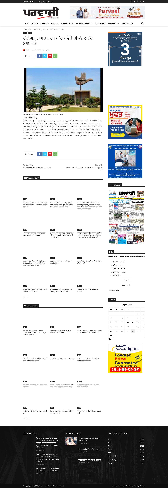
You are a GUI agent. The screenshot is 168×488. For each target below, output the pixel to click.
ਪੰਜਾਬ (29, 33)
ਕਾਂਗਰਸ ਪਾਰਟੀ (117, 265)
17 (111, 327)
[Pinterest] (50, 56)
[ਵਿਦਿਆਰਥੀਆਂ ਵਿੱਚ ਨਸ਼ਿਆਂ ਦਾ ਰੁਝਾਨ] (71, 452)
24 (111, 331)
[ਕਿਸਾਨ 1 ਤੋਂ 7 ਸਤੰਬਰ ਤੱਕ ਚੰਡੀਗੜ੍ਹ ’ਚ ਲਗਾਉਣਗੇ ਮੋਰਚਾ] (62, 250)
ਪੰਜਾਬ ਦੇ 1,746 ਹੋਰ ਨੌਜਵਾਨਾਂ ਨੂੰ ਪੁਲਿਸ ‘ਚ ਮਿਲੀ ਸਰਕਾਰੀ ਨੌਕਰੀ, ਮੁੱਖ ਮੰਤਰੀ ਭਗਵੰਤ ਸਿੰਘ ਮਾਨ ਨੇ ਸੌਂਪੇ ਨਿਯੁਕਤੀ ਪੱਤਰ (61, 205)
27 (128, 331)
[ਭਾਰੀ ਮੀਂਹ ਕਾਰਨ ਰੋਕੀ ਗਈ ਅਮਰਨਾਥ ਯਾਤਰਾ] (62, 347)
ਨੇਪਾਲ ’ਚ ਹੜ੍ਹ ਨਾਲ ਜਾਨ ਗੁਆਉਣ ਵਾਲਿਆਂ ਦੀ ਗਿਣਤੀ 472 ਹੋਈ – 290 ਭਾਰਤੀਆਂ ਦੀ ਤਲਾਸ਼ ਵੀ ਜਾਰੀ (61, 235)
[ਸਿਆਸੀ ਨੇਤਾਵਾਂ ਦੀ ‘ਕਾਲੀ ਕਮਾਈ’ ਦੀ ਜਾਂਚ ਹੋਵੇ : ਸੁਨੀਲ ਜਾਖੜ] (62, 400)
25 (116, 331)
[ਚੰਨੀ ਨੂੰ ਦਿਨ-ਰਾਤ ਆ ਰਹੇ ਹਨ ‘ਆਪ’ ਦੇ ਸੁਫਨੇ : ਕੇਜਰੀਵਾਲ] (35, 373)
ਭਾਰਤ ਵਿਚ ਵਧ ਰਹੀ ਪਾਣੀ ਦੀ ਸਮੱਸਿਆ (89, 460)
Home (25, 30)
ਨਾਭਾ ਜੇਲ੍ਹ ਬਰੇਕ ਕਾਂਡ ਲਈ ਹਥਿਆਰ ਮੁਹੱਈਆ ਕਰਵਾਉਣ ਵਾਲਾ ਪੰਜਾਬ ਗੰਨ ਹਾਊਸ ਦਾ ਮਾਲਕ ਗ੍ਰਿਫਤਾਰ (34, 333)
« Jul (109, 339)
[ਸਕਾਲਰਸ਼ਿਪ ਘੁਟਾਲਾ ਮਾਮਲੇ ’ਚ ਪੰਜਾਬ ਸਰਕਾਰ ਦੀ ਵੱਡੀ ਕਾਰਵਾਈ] (62, 319)
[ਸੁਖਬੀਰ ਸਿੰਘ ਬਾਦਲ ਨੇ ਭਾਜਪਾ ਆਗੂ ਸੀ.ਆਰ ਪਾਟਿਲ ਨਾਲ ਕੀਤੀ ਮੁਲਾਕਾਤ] (35, 278)
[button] (142, 23)
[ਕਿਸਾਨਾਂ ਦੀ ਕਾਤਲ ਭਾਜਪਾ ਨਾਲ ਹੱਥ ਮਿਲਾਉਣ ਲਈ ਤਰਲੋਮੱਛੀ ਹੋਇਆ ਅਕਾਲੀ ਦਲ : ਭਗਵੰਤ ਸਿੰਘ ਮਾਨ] (35, 191)
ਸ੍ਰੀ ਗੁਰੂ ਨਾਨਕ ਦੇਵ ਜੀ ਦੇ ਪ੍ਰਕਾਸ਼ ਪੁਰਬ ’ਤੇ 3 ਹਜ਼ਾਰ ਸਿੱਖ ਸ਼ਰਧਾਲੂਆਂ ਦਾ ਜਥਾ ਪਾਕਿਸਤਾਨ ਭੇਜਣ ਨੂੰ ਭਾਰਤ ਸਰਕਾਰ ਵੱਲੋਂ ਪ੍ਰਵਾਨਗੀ (89, 235)
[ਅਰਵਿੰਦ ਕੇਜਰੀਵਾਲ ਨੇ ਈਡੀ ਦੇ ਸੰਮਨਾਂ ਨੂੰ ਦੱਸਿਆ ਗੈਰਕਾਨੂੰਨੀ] (90, 373)
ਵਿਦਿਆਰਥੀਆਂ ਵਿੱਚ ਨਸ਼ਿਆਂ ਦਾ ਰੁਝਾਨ (89, 449)
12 (122, 322)
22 (138, 327)
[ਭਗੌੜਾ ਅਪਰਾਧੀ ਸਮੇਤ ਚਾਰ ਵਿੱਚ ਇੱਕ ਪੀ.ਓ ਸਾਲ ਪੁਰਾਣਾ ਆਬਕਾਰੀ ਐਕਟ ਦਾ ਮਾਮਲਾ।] (62, 373)
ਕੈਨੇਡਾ (30, 30)
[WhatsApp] (55, 56)
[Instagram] (134, 1)
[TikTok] (137, 1)
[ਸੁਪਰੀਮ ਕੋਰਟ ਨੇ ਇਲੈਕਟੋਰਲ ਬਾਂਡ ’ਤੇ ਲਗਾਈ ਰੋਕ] (35, 400)
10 (111, 322)
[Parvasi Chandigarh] (24, 50)
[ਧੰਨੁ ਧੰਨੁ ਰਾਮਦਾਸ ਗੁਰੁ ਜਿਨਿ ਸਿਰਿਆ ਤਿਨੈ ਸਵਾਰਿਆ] (71, 441)
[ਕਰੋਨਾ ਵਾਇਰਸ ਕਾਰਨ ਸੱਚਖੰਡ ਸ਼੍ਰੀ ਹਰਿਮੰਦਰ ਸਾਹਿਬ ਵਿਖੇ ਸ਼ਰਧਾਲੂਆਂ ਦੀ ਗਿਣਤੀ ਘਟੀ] (90, 319)
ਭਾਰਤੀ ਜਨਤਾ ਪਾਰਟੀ (119, 272)
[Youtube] (143, 1)
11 (116, 322)
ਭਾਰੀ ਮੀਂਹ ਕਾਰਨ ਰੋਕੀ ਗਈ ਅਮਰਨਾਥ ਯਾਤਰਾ (62, 359)
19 (122, 327)
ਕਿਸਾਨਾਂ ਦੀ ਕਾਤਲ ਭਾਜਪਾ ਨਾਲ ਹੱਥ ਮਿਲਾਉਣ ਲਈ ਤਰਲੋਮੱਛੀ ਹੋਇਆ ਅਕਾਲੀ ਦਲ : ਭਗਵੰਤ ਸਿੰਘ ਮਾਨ (35, 205)
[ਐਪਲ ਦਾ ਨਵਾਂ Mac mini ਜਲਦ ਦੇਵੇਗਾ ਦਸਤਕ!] (90, 278)
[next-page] (28, 297)
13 (128, 322)
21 (133, 327)
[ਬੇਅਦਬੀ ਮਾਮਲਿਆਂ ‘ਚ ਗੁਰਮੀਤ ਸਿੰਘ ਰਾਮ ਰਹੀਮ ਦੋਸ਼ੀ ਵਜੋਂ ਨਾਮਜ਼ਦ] (90, 347)
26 (122, 331)
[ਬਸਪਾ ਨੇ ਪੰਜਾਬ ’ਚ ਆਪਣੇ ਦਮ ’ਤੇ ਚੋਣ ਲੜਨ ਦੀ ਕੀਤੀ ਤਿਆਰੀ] (90, 250)
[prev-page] (24, 297)
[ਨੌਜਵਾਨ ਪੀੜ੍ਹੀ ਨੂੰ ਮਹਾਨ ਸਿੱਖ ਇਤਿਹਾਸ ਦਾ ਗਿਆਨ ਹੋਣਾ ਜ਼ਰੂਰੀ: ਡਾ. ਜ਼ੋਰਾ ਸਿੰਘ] (28, 471)
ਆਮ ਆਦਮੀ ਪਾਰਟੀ (119, 262)
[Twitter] (140, 1)
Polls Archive (114, 290)
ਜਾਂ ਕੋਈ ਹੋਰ (116, 275)
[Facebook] (131, 1)
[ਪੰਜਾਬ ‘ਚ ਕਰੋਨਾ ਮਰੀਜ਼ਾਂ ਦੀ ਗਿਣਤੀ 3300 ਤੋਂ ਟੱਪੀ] (90, 400)
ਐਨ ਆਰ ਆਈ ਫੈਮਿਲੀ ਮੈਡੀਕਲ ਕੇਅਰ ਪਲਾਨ (37, 168)
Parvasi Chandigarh (34, 50)
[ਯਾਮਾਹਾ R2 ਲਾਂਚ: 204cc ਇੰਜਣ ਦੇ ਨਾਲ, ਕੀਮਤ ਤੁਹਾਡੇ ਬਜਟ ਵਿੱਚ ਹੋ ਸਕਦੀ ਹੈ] (62, 278)
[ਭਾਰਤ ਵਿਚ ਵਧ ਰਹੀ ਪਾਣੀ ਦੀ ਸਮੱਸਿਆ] (71, 463)
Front (34, 30)
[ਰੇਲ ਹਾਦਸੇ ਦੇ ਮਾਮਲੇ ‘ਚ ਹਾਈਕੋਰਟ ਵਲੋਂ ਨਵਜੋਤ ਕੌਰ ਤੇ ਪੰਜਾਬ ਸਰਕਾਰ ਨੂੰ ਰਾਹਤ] (35, 347)
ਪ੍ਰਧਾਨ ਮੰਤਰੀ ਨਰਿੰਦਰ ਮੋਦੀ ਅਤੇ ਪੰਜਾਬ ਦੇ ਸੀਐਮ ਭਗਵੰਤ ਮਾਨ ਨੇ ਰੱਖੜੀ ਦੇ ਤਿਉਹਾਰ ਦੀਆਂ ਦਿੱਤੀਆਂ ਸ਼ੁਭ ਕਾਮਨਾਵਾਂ (34, 263)
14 (133, 322)
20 (128, 327)
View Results (126, 285)
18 (116, 327)
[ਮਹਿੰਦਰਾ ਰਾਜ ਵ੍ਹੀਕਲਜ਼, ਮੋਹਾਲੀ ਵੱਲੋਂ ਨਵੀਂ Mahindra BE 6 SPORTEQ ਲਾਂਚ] (35, 222)
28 (133, 331)
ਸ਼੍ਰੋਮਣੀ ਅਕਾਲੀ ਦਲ (119, 268)
